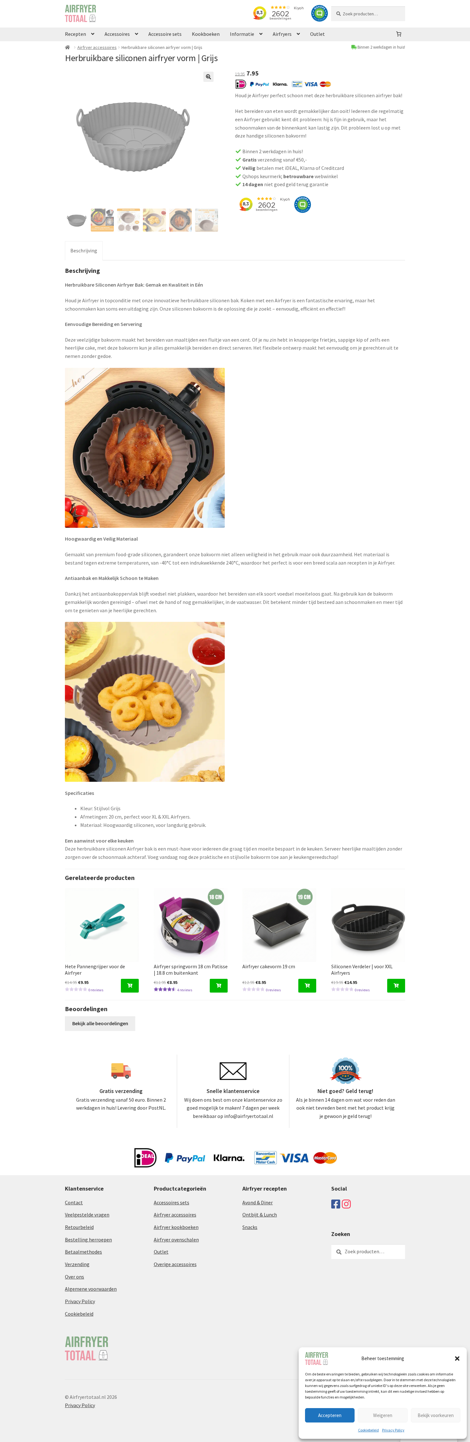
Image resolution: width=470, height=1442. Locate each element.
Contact (74, 1202)
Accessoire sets (165, 34)
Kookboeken (206, 34)
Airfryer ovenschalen (176, 1239)
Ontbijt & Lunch (259, 1214)
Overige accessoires (175, 1264)
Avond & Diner (257, 1202)
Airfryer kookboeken (176, 1227)
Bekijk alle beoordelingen (100, 1023)
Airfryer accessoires (97, 47)
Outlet (317, 34)
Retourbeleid (79, 1227)
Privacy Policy (393, 1430)
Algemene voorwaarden (91, 1289)
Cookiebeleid (368, 1430)
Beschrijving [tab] (83, 250)
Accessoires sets (171, 1202)
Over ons (74, 1276)
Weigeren (382, 1415)
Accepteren (329, 1415)
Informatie (242, 34)
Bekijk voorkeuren (436, 1415)
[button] (457, 1358)
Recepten (75, 34)
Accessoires (117, 34)
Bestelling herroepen (88, 1239)
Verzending (77, 1264)
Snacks (249, 1227)
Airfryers (282, 34)
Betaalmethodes (83, 1251)
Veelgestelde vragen (87, 1214)
